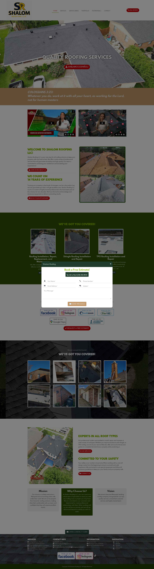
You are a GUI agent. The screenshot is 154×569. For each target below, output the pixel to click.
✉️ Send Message (77, 304)
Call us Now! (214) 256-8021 (77, 275)
